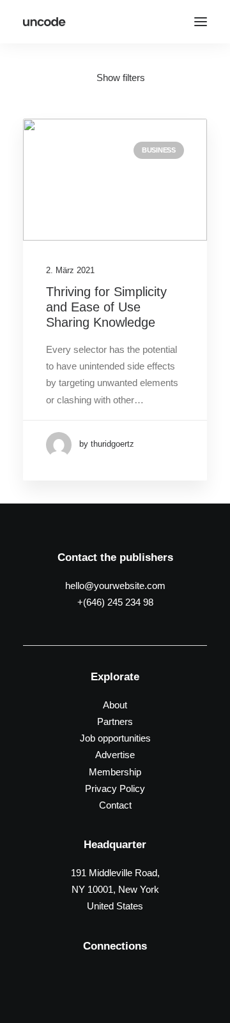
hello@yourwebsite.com (115, 585)
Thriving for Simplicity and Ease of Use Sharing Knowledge (106, 307)
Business (159, 150)
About (115, 704)
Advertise (115, 754)
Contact (115, 805)
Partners (115, 721)
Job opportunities (115, 738)
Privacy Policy (115, 788)
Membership (115, 771)
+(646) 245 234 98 (115, 602)
